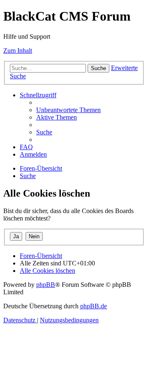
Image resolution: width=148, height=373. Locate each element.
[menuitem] (68, 109)
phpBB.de (93, 306)
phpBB (45, 284)
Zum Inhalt (17, 50)
